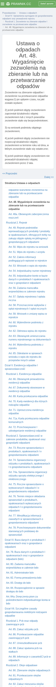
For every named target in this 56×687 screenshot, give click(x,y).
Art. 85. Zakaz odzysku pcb (23, 629)
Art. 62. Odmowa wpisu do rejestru (27, 331)
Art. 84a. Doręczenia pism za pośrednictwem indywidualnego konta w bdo (28, 600)
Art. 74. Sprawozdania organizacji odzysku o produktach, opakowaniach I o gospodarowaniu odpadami (29, 463)
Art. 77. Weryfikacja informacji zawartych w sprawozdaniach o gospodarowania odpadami (26, 519)
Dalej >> (49, 177)
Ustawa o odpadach (28, 13)
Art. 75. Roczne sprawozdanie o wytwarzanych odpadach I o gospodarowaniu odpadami (26, 488)
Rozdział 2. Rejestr (16, 222)
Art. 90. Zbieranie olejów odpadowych (29, 670)
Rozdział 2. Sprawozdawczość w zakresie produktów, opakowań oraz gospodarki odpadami (26, 439)
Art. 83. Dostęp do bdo (18, 583)
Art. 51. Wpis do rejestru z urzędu (27, 252)
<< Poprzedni (9, 173)
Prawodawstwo (9, 13)
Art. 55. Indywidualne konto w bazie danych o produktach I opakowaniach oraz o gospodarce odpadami (29, 279)
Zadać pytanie (47, 4)
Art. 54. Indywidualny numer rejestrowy (30, 271)
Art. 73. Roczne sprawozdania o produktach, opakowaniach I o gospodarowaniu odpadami (26, 451)
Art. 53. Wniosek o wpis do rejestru (28, 265)
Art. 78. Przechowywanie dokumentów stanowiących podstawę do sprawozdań (30, 531)
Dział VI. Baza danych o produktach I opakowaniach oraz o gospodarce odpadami (25, 543)
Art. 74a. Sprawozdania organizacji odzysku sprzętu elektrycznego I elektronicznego (28, 475)
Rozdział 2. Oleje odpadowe (21, 665)
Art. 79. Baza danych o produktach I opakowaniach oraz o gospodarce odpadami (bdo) (25, 555)
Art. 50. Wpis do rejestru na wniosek (28, 247)
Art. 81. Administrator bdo (20, 572)
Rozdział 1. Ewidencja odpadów (24, 374)
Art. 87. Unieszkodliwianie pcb (25, 643)
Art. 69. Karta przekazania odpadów (28, 396)
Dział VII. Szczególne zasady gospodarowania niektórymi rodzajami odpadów (26, 612)
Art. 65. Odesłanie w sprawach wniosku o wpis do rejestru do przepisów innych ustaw (25, 357)
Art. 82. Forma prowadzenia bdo (23, 577)
